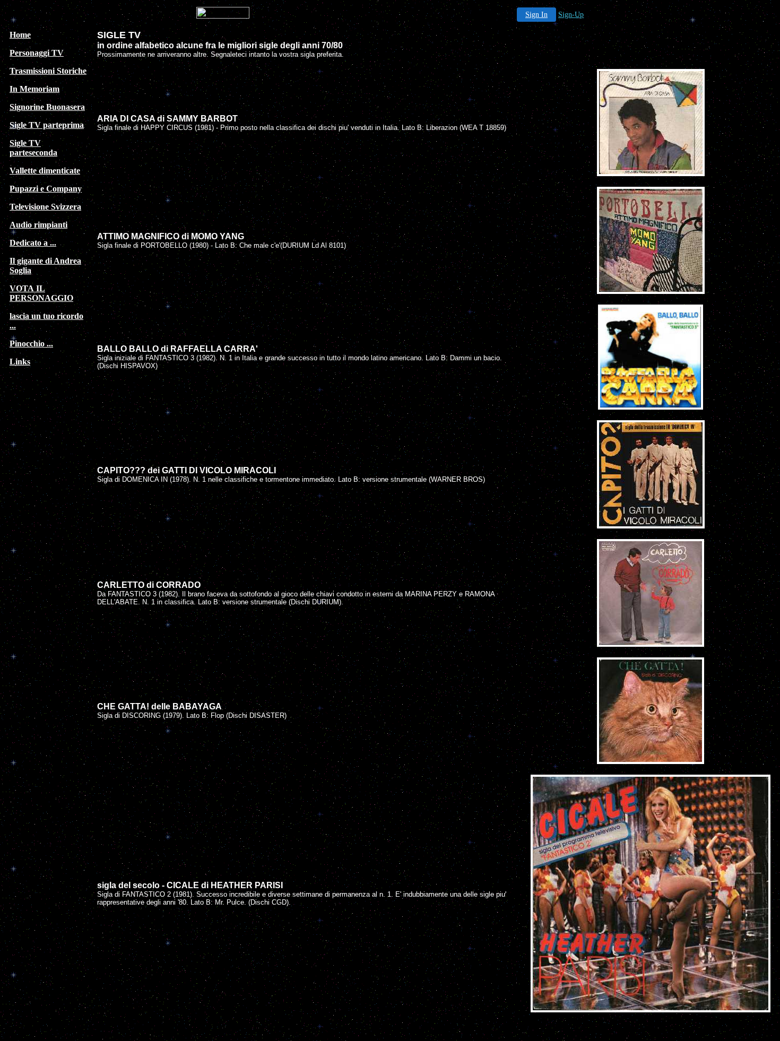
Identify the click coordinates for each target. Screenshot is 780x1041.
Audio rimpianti (38, 224)
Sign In (536, 15)
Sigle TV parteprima (47, 124)
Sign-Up (571, 15)
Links (20, 361)
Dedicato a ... (33, 242)
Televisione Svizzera (45, 206)
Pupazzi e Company (46, 188)
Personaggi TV (37, 52)
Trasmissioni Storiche (48, 70)
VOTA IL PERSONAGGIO (41, 293)
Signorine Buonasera (47, 106)
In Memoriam (34, 88)
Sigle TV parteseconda (33, 147)
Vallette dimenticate (45, 170)
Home (20, 34)
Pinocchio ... (31, 343)
